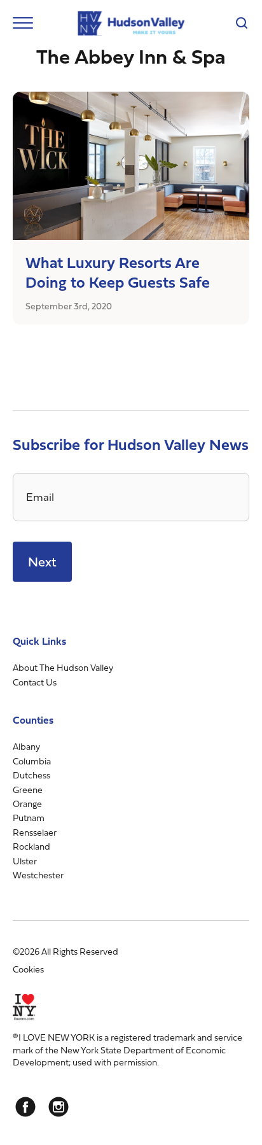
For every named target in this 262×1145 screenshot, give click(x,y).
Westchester (38, 875)
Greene (28, 789)
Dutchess (31, 775)
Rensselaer (35, 832)
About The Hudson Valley (63, 667)
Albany (26, 746)
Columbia (32, 761)
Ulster (25, 861)
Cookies (28, 969)
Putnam (29, 817)
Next (42, 561)
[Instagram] (58, 1107)
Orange (27, 803)
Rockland (31, 846)
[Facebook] (25, 1107)
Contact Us (35, 682)
